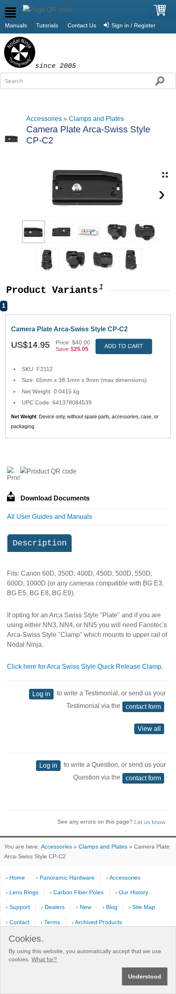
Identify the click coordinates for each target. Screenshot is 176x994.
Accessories (44, 118)
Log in (41, 693)
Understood (144, 976)
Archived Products (98, 922)
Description (40, 543)
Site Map (143, 907)
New (85, 907)
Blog (111, 907)
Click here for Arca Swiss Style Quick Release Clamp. (85, 666)
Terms (52, 922)
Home (17, 877)
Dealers (55, 907)
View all (149, 728)
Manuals (16, 25)
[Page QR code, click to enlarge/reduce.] (47, 10)
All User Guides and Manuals (49, 516)
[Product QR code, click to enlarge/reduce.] (48, 471)
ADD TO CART (123, 346)
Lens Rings (23, 892)
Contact (19, 922)
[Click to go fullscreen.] (165, 175)
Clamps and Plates (96, 118)
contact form (143, 706)
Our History (133, 892)
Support (19, 907)
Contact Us (82, 25)
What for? (44, 959)
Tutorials (47, 25)
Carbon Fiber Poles (78, 892)
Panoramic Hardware (67, 877)
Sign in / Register (133, 25)
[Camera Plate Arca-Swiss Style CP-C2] (33, 232)
